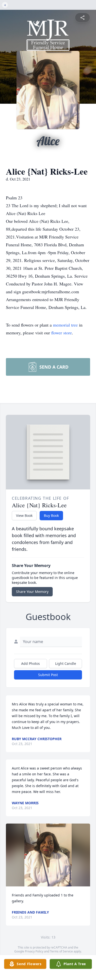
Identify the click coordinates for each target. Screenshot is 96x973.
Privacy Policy (34, 951)
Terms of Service (61, 951)
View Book (24, 515)
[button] (48, 855)
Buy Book (51, 515)
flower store (61, 333)
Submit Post (48, 674)
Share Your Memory (32, 591)
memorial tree (65, 325)
